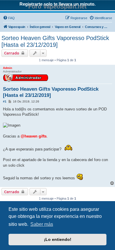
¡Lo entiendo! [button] (57, 239)
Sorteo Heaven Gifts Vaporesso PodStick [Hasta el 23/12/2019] (55, 41)
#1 (4, 101)
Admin (7, 67)
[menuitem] (9, 17)
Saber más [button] (41, 224)
